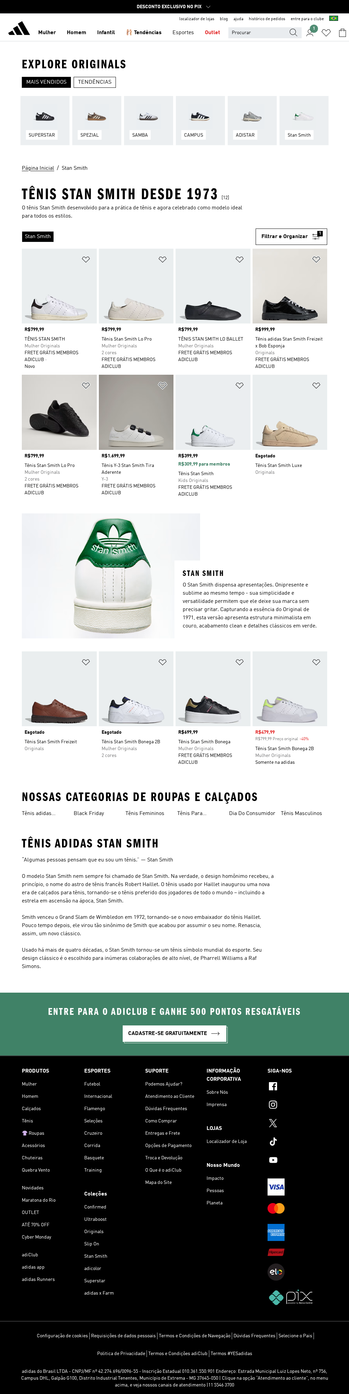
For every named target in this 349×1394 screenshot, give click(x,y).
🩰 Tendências (144, 33)
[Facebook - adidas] (297, 1087)
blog (224, 19)
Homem (76, 33)
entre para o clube (307, 19)
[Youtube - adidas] (297, 1161)
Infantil (106, 33)
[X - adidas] (297, 1124)
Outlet (212, 33)
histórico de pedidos (267, 19)
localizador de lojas (196, 19)
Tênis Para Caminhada (190, 814)
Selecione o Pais (295, 1336)
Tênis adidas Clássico (36, 814)
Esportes (183, 33)
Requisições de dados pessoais (123, 1336)
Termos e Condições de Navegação (194, 1336)
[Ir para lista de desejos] (326, 33)
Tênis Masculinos (301, 813)
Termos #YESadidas (231, 1353)
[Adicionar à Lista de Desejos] (85, 260)
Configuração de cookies (62, 1336)
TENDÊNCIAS (94, 82)
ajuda (238, 19)
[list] (174, 124)
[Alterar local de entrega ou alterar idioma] (334, 19)
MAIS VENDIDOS (46, 82)
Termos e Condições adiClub (178, 1353)
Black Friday (89, 813)
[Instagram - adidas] (297, 1105)
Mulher (47, 33)
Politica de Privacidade (121, 1353)
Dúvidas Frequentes (254, 1336)
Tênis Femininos (144, 813)
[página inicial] (19, 29)
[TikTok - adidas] (297, 1142)
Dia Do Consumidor (252, 813)
